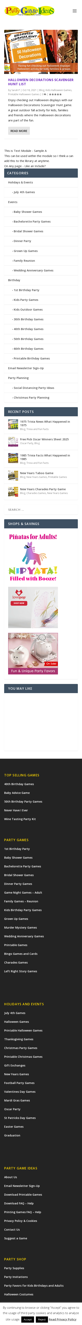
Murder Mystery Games (20, 927)
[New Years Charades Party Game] (13, 492)
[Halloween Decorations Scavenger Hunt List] (41, 52)
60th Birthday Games (28, 349)
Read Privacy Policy (62, 1319)
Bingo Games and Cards (20, 954)
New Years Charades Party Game (43, 489)
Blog (41, 90)
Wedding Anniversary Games (33, 270)
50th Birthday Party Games (23, 801)
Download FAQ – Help (19, 1203)
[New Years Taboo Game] (13, 476)
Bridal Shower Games (28, 231)
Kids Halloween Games (58, 90)
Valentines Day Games (19, 1092)
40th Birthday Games (28, 329)
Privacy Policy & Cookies (20, 1221)
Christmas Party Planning (31, 397)
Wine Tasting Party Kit (20, 819)
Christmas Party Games (20, 1048)
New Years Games (36, 477)
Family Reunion (24, 260)
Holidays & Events (20, 182)
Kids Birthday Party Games (23, 910)
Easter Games (13, 1126)
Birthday (14, 280)
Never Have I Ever (16, 810)
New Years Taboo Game (36, 473)
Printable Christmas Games (23, 1057)
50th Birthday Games (28, 339)
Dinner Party (22, 241)
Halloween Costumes (18, 1294)
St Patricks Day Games (20, 1118)
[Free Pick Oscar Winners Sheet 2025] (13, 442)
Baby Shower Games (28, 212)
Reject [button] (42, 1319)
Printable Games (57, 477)
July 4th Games (24, 192)
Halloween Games (16, 1022)
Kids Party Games (26, 300)
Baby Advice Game (17, 793)
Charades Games (36, 493)
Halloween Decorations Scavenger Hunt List (41, 82)
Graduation (12, 1135)
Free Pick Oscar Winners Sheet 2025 (44, 439)
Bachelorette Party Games (32, 221)
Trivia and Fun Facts (37, 429)
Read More (19, 131)
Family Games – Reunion (21, 901)
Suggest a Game (15, 1238)
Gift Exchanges (14, 1065)
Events (12, 202)
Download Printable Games (23, 1194)
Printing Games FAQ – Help (22, 1212)
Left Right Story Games (20, 971)
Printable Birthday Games (32, 358)
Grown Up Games (26, 251)
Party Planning (18, 378)
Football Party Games (19, 1083)
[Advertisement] (41, 722)
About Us (10, 1177)
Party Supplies (14, 1268)
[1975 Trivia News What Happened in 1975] (13, 424)
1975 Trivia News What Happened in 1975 (45, 423)
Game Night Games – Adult (23, 892)
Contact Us (12, 1229)
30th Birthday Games (28, 319)
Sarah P (16, 90)
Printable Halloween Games (23, 94)
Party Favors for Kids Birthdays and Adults (33, 1285)
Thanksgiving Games (18, 1039)
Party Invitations (16, 1277)
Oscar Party (26, 443)
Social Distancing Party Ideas (34, 388)
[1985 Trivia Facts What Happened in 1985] (13, 458)
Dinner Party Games (18, 884)
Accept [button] (28, 1319)
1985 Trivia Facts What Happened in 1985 (45, 457)
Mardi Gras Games (17, 1100)
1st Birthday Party (26, 290)
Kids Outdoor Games (28, 309)
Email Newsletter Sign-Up (26, 368)
